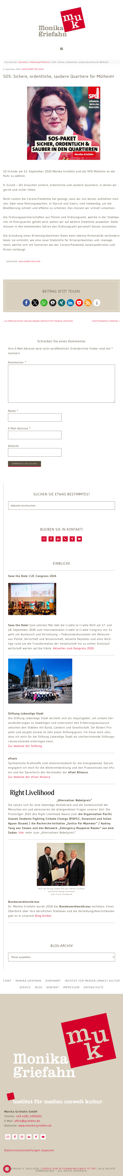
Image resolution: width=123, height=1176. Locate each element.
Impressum (71, 987)
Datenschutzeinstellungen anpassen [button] (29, 1150)
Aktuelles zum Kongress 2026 (73, 648)
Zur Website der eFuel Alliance (29, 777)
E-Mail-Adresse (19, 428)
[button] (26, 302)
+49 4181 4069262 (29, 1116)
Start (7, 980)
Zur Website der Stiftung (25, 746)
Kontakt (53, 987)
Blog (38, 987)
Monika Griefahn (61, 22)
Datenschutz (94, 987)
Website (13, 446)
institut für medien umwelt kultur (92, 980)
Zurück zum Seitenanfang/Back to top (69, 1168)
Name (13, 411)
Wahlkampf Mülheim (29, 261)
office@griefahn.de (27, 1121)
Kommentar (17, 362)
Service (25, 987)
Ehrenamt (53, 980)
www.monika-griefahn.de (35, 1125)
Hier (21, 832)
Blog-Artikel (43, 916)
